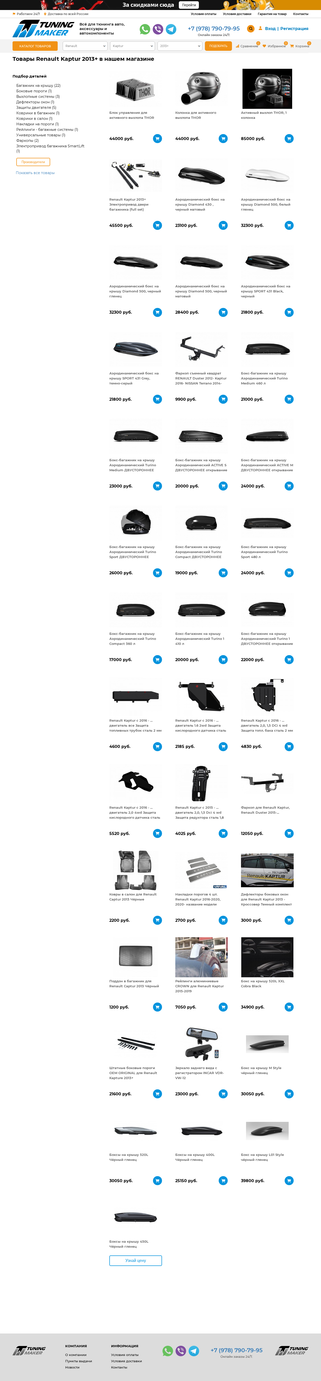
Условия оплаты (203, 14)
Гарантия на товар (272, 14)
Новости (72, 1367)
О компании (76, 1355)
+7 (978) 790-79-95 (214, 29)
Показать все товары (35, 173)
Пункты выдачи (78, 1361)
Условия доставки (237, 14)
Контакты (300, 14)
